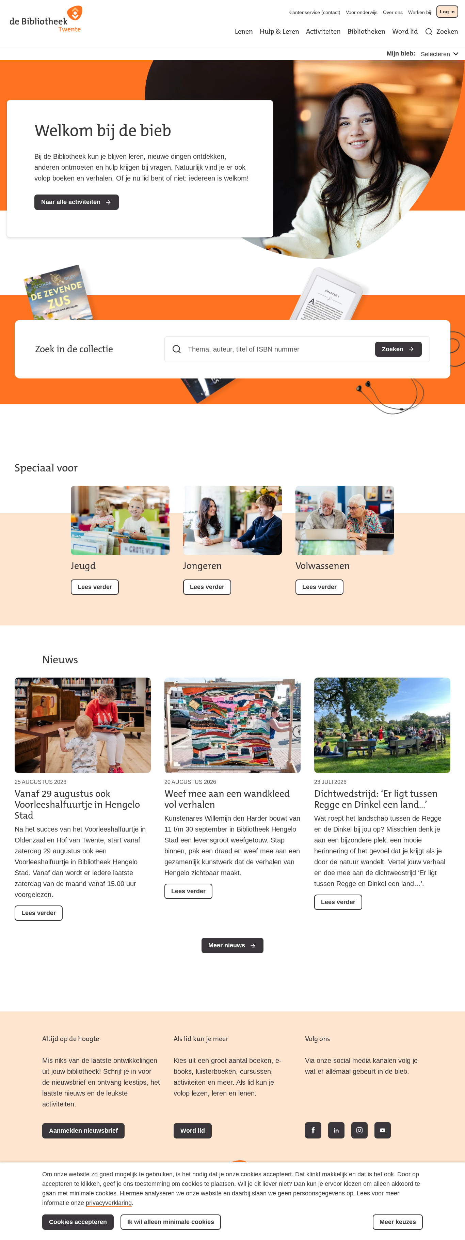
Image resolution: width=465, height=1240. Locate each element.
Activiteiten (323, 31)
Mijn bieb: (401, 53)
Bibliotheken (366, 31)
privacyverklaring (109, 1202)
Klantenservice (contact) (314, 12)
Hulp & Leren (279, 31)
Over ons (393, 12)
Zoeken (447, 31)
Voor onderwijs (362, 12)
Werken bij (419, 12)
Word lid (405, 31)
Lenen (244, 31)
